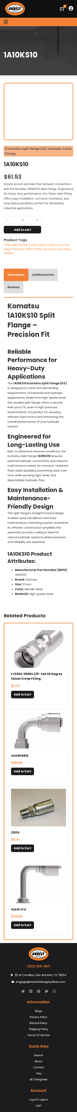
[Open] (6, 22)
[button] (22, 694)
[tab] (16, 275)
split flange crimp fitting (56, 249)
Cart (38, 1105)
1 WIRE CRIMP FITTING (16, 245)
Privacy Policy (38, 1017)
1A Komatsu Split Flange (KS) (26, 149)
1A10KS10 (9, 253)
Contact (38, 1067)
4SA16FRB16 (19, 756)
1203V (15, 833)
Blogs (38, 1011)
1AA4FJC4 (18, 909)
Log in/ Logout (38, 1099)
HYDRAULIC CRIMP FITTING (26, 249)
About (38, 1061)
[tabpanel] (38, 450)
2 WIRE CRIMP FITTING (41, 245)
